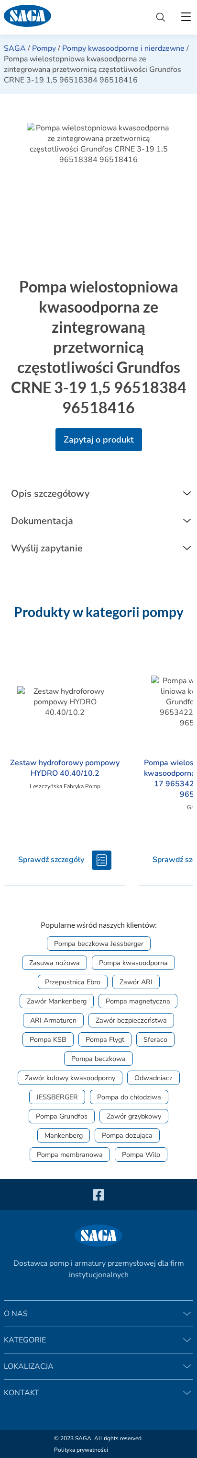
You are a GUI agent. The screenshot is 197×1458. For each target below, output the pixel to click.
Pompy (44, 48)
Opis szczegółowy (50, 493)
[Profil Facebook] (98, 1195)
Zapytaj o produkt (99, 439)
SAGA (15, 48)
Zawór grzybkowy (134, 1116)
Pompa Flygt (105, 1039)
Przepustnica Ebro (72, 982)
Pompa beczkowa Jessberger (98, 943)
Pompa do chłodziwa (129, 1097)
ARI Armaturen (53, 1020)
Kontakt (21, 1393)
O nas (16, 1313)
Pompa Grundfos (62, 1116)
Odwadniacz (153, 1078)
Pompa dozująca (127, 1135)
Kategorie (25, 1340)
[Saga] (72, 17)
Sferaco (155, 1039)
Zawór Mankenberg (57, 1001)
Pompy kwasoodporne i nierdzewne (123, 48)
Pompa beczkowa (98, 1058)
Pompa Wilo (141, 1154)
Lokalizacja (29, 1366)
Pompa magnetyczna (138, 1001)
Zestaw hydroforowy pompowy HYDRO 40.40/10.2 (65, 768)
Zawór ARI (136, 982)
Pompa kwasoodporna (133, 963)
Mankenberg (63, 1135)
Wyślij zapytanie (47, 548)
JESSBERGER (57, 1097)
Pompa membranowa (70, 1154)
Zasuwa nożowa (54, 963)
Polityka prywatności (81, 1450)
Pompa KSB (48, 1039)
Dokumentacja (42, 520)
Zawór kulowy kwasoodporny (70, 1078)
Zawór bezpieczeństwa (131, 1020)
